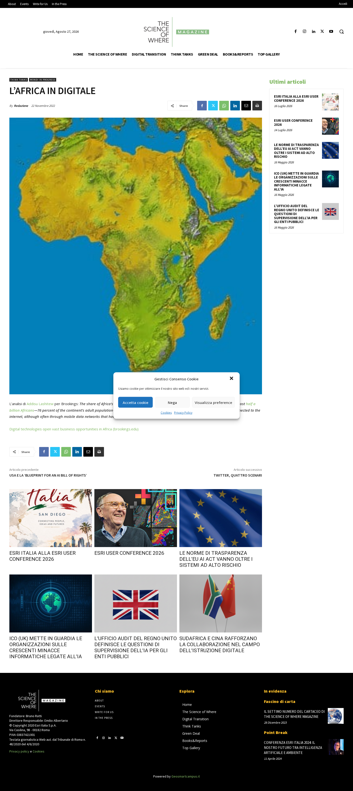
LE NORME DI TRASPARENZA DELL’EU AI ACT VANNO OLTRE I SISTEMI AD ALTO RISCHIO (216, 559)
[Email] (246, 105)
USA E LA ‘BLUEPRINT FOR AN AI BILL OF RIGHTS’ (48, 475)
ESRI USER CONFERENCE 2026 (129, 553)
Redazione (21, 106)
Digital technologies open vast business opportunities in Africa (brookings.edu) (74, 429)
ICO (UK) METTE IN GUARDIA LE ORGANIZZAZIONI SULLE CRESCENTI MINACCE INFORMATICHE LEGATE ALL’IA (45, 647)
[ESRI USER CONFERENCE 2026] (135, 518)
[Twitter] (322, 31)
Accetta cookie (135, 402)
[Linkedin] (313, 31)
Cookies (166, 413)
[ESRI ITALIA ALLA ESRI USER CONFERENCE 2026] (50, 518)
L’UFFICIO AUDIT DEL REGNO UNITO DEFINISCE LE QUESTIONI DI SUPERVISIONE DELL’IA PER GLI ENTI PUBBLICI (135, 647)
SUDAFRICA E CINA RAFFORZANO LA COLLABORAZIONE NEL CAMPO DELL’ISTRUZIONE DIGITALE (219, 644)
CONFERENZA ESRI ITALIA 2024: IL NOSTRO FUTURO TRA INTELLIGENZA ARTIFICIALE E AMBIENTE (293, 747)
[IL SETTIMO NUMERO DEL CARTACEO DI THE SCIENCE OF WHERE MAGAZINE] (336, 716)
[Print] (257, 105)
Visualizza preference (213, 402)
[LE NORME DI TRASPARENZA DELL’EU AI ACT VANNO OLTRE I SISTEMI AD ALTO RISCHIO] (220, 518)
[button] (232, 379)
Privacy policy (19, 751)
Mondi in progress (42, 79)
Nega (172, 402)
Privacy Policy (183, 413)
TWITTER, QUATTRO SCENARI (237, 475)
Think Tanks (18, 79)
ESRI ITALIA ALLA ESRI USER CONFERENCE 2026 (42, 556)
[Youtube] (331, 31)
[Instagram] (304, 31)
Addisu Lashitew (40, 403)
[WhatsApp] (224, 105)
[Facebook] (295, 31)
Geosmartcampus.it (185, 776)
